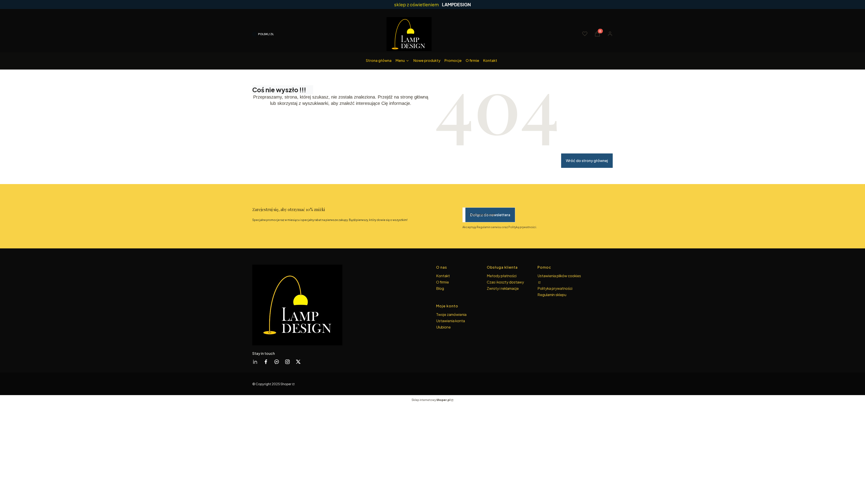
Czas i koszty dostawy (505, 282)
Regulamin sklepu (551, 294)
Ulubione (443, 327)
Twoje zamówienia (451, 314)
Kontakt (443, 275)
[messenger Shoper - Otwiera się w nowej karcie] (276, 361)
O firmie (442, 282)
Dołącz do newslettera (490, 214)
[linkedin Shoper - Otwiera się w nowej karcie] (255, 361)
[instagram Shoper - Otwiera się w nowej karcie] (287, 361)
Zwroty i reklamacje (503, 288)
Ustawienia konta (450, 320)
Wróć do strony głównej (587, 160)
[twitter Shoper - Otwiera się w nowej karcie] (298, 361)
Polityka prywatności (554, 288)
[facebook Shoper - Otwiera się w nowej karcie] (266, 361)
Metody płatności (502, 275)
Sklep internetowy (431, 400)
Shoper (285, 384)
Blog (440, 288)
